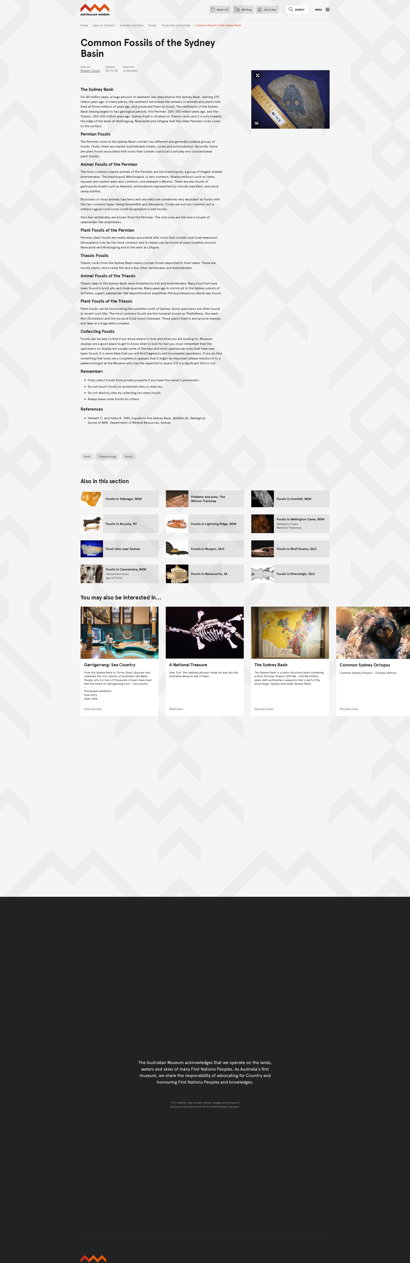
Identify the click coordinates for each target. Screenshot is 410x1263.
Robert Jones (90, 70)
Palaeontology (107, 456)
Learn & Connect (104, 25)
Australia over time (132, 25)
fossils (129, 456)
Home (84, 25)
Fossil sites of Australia (176, 25)
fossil (87, 456)
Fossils (152, 25)
